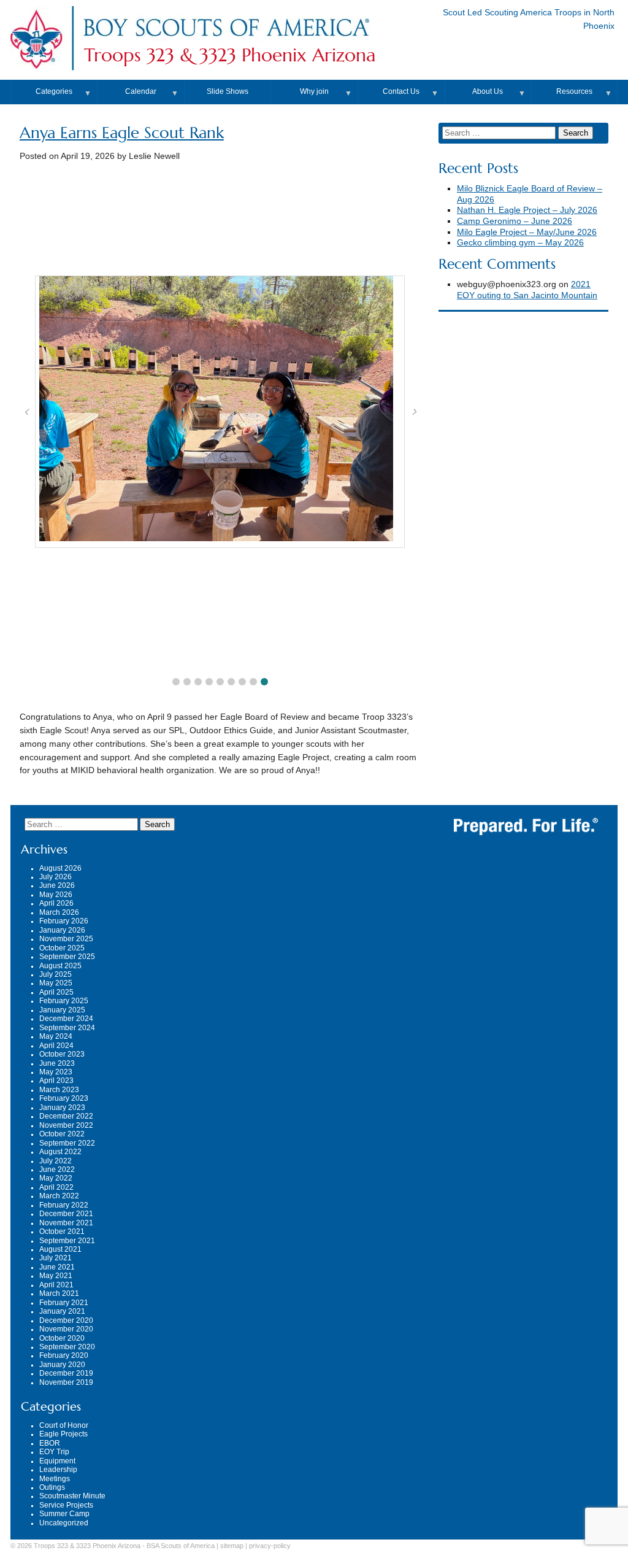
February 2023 (63, 1098)
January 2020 (62, 1364)
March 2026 (59, 912)
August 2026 (60, 868)
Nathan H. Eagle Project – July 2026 (527, 210)
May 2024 (55, 1036)
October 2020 (62, 1338)
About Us (487, 91)
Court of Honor (63, 1425)
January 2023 (62, 1107)
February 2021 (63, 1302)
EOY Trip (54, 1451)
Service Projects (66, 1505)
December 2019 (66, 1373)
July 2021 (55, 1258)
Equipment (57, 1461)
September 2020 (67, 1347)
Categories (54, 91)
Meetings (54, 1478)
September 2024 (67, 1027)
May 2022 (55, 1178)
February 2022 (63, 1205)
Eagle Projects (63, 1434)
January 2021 (62, 1311)
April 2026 (56, 903)
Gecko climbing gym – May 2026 (520, 242)
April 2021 (56, 1285)
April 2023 (56, 1080)
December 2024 (66, 1018)
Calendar (140, 91)
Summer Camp (64, 1513)
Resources (574, 91)
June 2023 (57, 1063)
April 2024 (56, 1045)
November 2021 (66, 1223)
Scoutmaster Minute (72, 1496)
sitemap (231, 1545)
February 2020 (63, 1355)
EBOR (49, 1443)
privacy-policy (270, 1545)
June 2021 (57, 1267)
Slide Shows (227, 91)
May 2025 (55, 983)
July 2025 (55, 974)
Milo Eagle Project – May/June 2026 (527, 232)
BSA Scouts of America (181, 1545)
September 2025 (67, 956)
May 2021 (55, 1275)
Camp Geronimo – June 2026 (514, 221)
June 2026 (57, 885)
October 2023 (62, 1054)
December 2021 (66, 1213)
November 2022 (66, 1125)
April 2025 (56, 992)
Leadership (58, 1469)
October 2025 (62, 948)
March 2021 (59, 1293)
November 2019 (66, 1382)
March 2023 (59, 1089)
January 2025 (62, 1010)
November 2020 (66, 1329)
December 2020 (66, 1320)
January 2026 (62, 930)
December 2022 (66, 1116)
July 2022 (55, 1161)
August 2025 (60, 965)
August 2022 (60, 1151)
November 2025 (66, 938)
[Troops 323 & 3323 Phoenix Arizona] (225, 39)
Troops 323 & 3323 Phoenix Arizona (230, 55)
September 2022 (67, 1143)
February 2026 (63, 921)
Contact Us (401, 91)
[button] (176, 681)
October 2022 (62, 1134)
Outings (52, 1487)
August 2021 (60, 1249)
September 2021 (67, 1240)
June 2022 (57, 1169)
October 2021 (62, 1231)
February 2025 (63, 1000)
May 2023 (55, 1072)
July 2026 (55, 877)
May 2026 (55, 894)
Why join (314, 91)
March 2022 (59, 1196)
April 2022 (56, 1187)
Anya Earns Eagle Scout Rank (122, 133)
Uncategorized (63, 1523)
